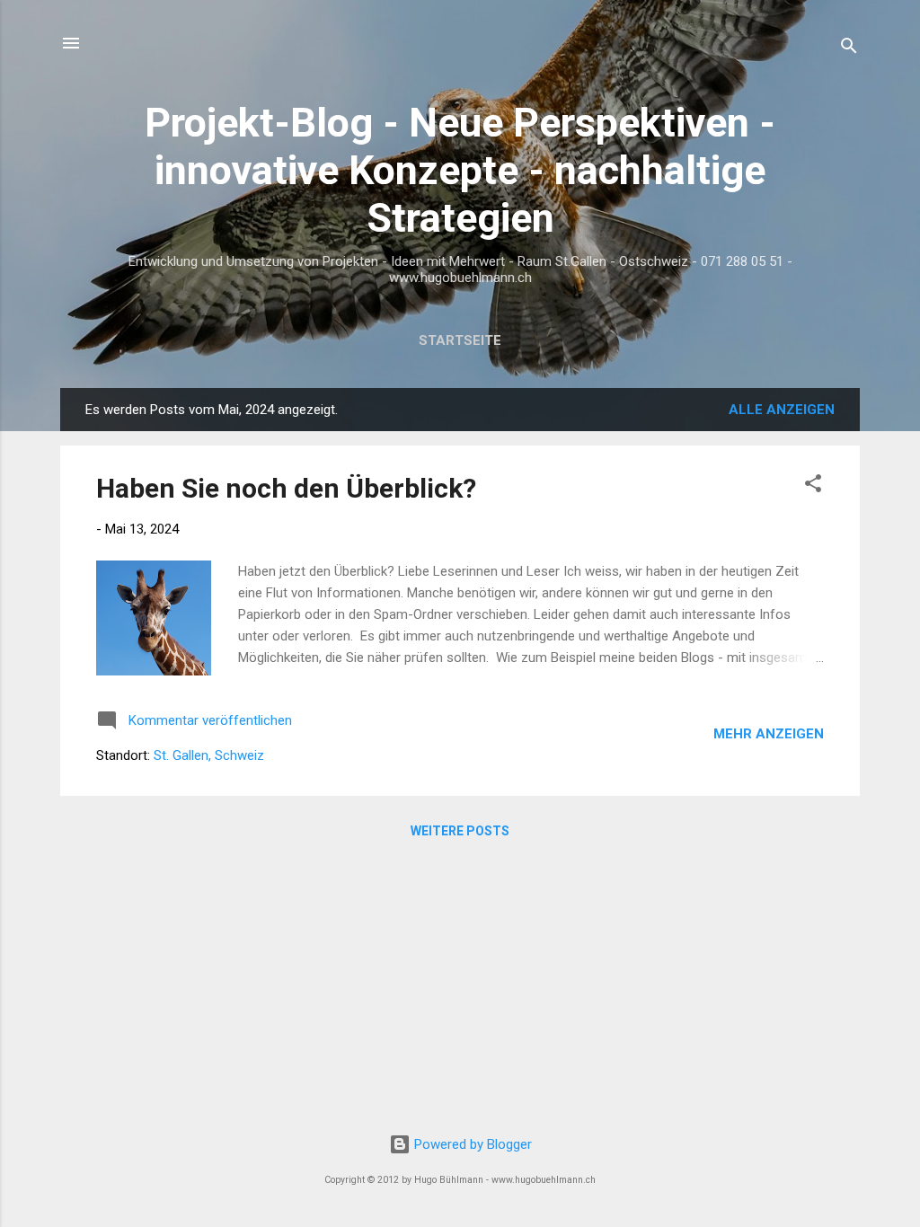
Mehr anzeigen (768, 734)
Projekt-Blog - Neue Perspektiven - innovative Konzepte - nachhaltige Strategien (460, 170)
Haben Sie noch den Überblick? (286, 488)
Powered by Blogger (471, 1144)
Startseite (460, 340)
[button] (813, 486)
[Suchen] (849, 49)
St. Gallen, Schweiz (209, 755)
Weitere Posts (460, 831)
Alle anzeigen (782, 410)
